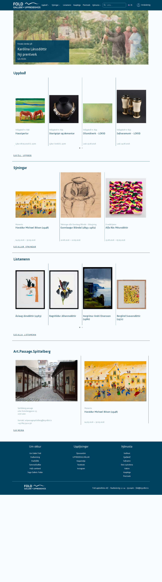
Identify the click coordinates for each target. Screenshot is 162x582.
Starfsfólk (35, 461)
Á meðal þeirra (111, 224)
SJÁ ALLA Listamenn (24, 335)
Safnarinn (127, 461)
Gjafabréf (126, 457)
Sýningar (55, 5)
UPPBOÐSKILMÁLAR (81, 457)
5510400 (130, 488)
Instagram (81, 468)
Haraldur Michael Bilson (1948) (32, 227)
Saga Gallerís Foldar (35, 472)
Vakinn (127, 468)
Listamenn (67, 5)
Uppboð (44, 5)
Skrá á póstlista (127, 465)
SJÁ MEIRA (22, 59)
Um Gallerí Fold (35, 453)
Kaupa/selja (81, 461)
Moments (19, 224)
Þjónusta (95, 5)
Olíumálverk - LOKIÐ (94, 133)
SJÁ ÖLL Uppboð (22, 155)
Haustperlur (21, 133)
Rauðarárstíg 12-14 (117, 488)
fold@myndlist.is (142, 488)
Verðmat (127, 453)
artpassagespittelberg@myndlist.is (38, 420)
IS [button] (130, 5)
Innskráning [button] (145, 5)
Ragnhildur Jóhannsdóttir (62, 315)
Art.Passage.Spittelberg (31, 351)
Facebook (81, 465)
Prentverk (86, 5)
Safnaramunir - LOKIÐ (128, 133)
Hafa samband (35, 468)
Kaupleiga (77, 5)
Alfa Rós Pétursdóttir (117, 227)
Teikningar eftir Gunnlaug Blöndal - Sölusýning (78, 224)
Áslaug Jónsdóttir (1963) (28, 315)
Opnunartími (81, 453)
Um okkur (35, 446)
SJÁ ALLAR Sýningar (24, 247)
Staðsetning (35, 457)
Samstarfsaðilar (35, 465)
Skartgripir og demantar (62, 133)
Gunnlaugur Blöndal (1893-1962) (78, 227)
